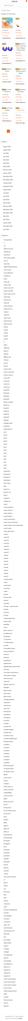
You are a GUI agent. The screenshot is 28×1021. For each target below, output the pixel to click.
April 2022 (6, 219)
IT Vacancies (7, 639)
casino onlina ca (8, 510)
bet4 (5, 453)
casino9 (6, 576)
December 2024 (7, 176)
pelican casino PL (8, 801)
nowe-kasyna (7, 777)
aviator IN (7, 378)
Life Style (6, 669)
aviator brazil (7, 369)
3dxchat (6, 354)
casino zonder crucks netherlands (13, 525)
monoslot (6, 720)
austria (6, 363)
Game (5, 627)
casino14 (6, 543)
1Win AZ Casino (8, 249)
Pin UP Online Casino (10, 810)
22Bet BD (6, 348)
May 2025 (6, 160)
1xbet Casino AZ (8, 288)
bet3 (5, 450)
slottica (6, 901)
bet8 (5, 465)
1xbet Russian (8, 321)
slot (5, 889)
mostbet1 (6, 747)
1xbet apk (6, 282)
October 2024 (7, 183)
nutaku (6, 780)
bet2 (5, 447)
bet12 (5, 441)
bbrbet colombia (8, 402)
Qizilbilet (6, 859)
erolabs (6, 594)
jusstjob (6, 645)
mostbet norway (8, 735)
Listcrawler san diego (10, 675)
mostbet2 (6, 750)
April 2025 (6, 163)
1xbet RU (6, 315)
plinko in (6, 825)
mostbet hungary (9, 729)
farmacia (6, 612)
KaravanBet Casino (9, 648)
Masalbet (6, 687)
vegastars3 (7, 976)
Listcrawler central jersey (11, 672)
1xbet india (7, 297)
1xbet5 (6, 339)
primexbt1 (7, 850)
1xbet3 (6, 333)
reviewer (6, 871)
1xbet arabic (7, 285)
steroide (6, 913)
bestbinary (7, 426)
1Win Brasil (7, 252)
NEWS (5, 774)
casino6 (6, 567)
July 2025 (6, 153)
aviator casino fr (8, 375)
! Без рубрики (8, 240)
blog (5, 486)
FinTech (6, 615)
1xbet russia (7, 318)
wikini (5, 994)
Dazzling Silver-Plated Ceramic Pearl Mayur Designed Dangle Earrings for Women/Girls (21, 60)
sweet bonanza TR (9, 931)
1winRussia (7, 276)
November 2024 (8, 180)
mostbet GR (7, 726)
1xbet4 (6, 336)
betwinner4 (7, 480)
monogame (7, 717)
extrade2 (6, 603)
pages (5, 798)
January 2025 (7, 173)
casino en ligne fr (8, 507)
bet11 (5, 438)
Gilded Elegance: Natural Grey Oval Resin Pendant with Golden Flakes (7, 120)
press (5, 847)
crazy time (7, 588)
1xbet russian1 (8, 324)
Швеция (6, 1006)
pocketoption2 (8, 837)
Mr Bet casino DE (9, 765)
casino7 (6, 570)
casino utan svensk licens (11, 522)
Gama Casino (7, 621)
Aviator (6, 366)
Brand (5, 495)
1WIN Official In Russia (10, 267)
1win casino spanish (9, 258)
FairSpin (6, 609)
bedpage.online (8, 423)
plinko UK (6, 828)
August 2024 (7, 189)
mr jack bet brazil (8, 768)
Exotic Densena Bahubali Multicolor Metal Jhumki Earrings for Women (21, 84)
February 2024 (7, 206)
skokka (6, 886)
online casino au (8, 786)
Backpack (6, 393)
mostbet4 (6, 756)
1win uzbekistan (8, 273)
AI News (6, 360)
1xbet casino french (9, 294)
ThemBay (19, 1018)
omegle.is (6, 783)
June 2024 (6, 196)
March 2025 (6, 166)
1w (4, 246)
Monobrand (7, 711)
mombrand (7, 702)
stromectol (7, 922)
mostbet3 (6, 753)
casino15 (6, 546)
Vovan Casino (8, 988)
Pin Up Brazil (7, 807)
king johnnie (7, 660)
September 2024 (8, 186)
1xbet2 (6, 330)
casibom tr (7, 498)
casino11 (6, 540)
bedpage (6, 420)
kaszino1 (6, 654)
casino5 (6, 564)
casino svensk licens (9, 519)
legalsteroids (7, 663)
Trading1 (6, 949)
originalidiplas (8, 792)
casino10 (6, 537)
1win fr (6, 261)
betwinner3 (7, 477)
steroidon (6, 919)
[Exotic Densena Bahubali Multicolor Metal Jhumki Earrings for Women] (20, 71)
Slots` (5, 898)
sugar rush (7, 925)
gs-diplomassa (8, 633)
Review (6, 865)
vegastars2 (7, 973)
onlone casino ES (8, 789)
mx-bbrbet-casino (9, 771)
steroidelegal (7, 916)
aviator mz (7, 384)
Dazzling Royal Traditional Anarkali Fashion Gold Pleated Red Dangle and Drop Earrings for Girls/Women (7, 63)
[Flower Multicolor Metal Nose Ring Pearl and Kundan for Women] (20, 91)
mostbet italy (7, 732)
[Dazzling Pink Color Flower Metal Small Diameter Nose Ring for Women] (20, 23)
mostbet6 (6, 762)
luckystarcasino (8, 678)
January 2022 (7, 223)
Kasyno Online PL (9, 651)
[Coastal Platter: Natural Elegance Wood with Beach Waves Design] (7, 23)
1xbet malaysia (8, 306)
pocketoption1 (8, 834)
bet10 (5, 435)
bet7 (5, 462)
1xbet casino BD (8, 291)
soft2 (5, 907)
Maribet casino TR (9, 684)
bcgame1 (6, 408)
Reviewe (6, 868)
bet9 (5, 468)
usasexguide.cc (8, 964)
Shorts (6, 883)
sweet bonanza (8, 928)
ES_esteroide (7, 597)
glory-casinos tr (8, 630)
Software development (10, 910)
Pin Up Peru (7, 813)
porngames (7, 844)
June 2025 (6, 156)
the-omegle (7, 940)
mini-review (7, 693)
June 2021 (6, 229)
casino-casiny (8, 528)
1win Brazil (7, 255)
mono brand (7, 705)
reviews (6, 874)
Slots (5, 895)
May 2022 (6, 216)
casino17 (6, 552)
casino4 (6, 561)
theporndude (7, 943)
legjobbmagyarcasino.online (12, 666)
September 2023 (8, 209)
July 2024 (6, 193)
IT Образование (8, 642)
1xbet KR (6, 303)
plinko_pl (6, 831)
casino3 (6, 558)
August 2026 (7, 146)
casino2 (6, 555)
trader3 (6, 946)
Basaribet (6, 399)
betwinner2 (7, 474)
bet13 (5, 444)
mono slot (6, 708)
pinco (5, 816)
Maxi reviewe (7, 690)
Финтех (6, 1003)
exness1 (6, 600)
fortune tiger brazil (9, 618)
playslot (6, 819)
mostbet (6, 723)
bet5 (5, 456)
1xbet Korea (7, 300)
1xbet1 (6, 327)
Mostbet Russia (8, 741)
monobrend (7, 714)
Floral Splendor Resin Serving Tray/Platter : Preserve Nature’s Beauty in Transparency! (7, 102)
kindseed (6, 657)
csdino (5, 591)
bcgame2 (6, 411)
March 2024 (6, 203)
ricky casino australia (10, 877)
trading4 (6, 952)
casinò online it (8, 516)
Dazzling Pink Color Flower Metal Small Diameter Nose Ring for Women (21, 38)
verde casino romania (10, 985)
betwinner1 (7, 471)
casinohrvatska (8, 579)
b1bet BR (6, 390)
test (5, 937)
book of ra (7, 489)
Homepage (7, 636)
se (4, 880)
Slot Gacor (7, 892)
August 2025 (7, 150)
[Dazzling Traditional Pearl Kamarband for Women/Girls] (7, 70)
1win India (7, 264)
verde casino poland (9, 982)
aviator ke (6, 381)
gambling (6, 624)
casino (5, 504)
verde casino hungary (10, 979)
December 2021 (7, 226)
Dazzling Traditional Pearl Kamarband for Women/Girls (7, 81)
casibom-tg (7, 501)
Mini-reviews (7, 696)
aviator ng (7, 387)
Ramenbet (7, 862)
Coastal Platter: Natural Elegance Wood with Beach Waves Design (7, 38)
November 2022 (8, 213)
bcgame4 (6, 417)
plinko (5, 822)
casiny (5, 582)
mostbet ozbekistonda (10, 738)
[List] (23, 14)
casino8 (6, 573)
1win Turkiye (7, 270)
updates (6, 958)
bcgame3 (6, 414)
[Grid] (26, 14)
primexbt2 (7, 853)
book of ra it (7, 492)
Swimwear (7, 934)
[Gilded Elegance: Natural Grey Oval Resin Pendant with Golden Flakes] (7, 109)
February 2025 (7, 170)
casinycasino (7, 585)
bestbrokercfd (8, 429)
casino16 (6, 549)
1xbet (5, 279)
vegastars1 (7, 970)
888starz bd (7, 357)
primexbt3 (7, 856)
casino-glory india (9, 531)
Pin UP (6, 804)
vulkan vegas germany (10, 991)
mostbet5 (6, 759)
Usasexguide (7, 961)
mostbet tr (7, 744)
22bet (5, 345)
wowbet (6, 997)
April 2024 (6, 199)
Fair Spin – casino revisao (11, 606)
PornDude (7, 840)
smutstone (7, 904)
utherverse (7, 967)
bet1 (5, 432)
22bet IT (6, 351)
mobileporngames (9, 699)
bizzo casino (7, 483)
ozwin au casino (8, 795)
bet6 (5, 459)
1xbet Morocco (8, 309)
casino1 (6, 534)
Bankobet (6, 396)
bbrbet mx (7, 405)
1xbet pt (6, 312)
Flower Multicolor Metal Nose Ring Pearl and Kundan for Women (21, 102)
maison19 (6, 681)
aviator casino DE (9, 372)
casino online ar (8, 513)
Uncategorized (8, 955)
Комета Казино (8, 1000)
